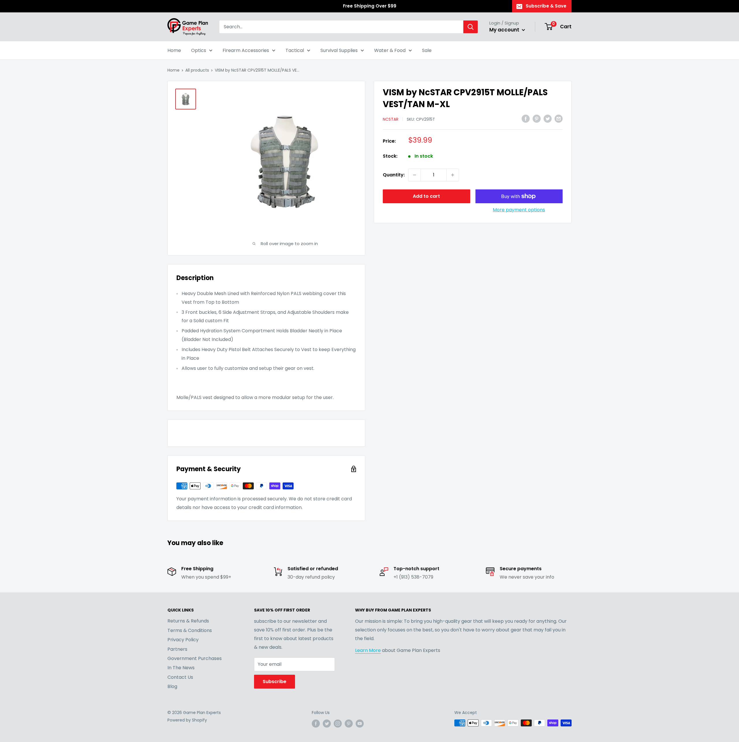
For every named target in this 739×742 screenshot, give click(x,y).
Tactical (294, 50)
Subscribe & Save (546, 6)
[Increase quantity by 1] (453, 175)
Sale (427, 50)
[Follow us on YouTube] (360, 723)
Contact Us (180, 677)
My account (504, 29)
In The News (181, 667)
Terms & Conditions (189, 630)
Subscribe (274, 681)
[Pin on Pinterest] (537, 118)
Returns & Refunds (188, 621)
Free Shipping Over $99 (369, 6)
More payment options (519, 209)
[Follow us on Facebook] (316, 723)
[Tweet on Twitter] (548, 118)
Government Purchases (194, 658)
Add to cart (426, 196)
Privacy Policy (183, 639)
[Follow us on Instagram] (338, 723)
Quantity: (394, 174)
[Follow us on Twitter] (327, 723)
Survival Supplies (339, 50)
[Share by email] (559, 118)
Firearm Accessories (246, 50)
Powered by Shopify (187, 720)
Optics (198, 50)
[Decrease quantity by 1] (414, 175)
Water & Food (390, 50)
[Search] (470, 26)
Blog (172, 686)
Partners (177, 649)
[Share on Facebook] (526, 118)
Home (174, 50)
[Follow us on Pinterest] (349, 723)
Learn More (368, 650)
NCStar (390, 119)
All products (197, 70)
